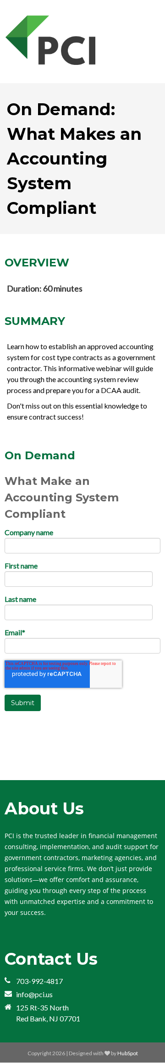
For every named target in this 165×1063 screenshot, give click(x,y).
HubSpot (127, 1053)
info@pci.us (34, 994)
